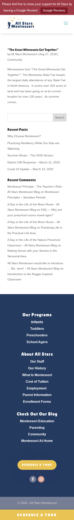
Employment (36, 388)
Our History (37, 368)
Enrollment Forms (37, 401)
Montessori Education (37, 421)
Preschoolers (37, 335)
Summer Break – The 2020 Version (30, 155)
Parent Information (37, 395)
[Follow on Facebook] (33, 479)
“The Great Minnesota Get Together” (32, 50)
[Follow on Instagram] (41, 479)
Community (14, 59)
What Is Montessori (37, 375)
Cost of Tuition (37, 381)
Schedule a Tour (37, 515)
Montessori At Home (37, 441)
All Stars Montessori (24, 54)
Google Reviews (54, 10)
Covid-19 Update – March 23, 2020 (30, 169)
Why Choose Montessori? (24, 136)
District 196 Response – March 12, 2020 (33, 162)
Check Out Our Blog (37, 413)
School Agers (37, 342)
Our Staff (37, 361)
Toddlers (37, 328)
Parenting (37, 427)
